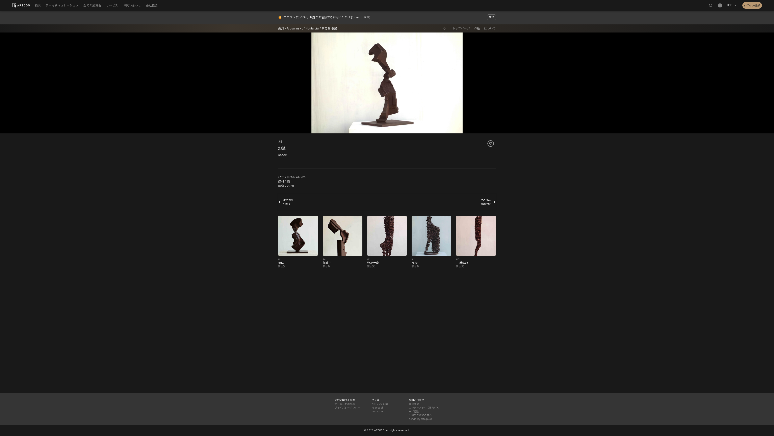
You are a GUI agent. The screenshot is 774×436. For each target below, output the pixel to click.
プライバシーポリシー (347, 407)
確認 (491, 17)
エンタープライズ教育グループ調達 (424, 409)
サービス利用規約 (345, 403)
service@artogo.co (421, 419)
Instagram (378, 411)
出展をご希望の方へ (420, 415)
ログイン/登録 (752, 5)
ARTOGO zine (380, 403)
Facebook (378, 407)
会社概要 (414, 403)
